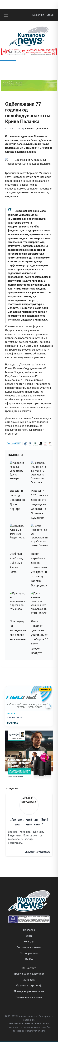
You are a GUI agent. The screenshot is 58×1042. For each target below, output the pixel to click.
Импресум (29, 979)
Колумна (12, 788)
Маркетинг (38, 15)
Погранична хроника (29, 947)
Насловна (29, 929)
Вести (29, 935)
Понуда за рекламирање (29, 991)
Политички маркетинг (29, 997)
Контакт (29, 968)
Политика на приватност (29, 973)
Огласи (50, 15)
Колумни (29, 941)
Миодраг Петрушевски (37, 851)
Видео (29, 959)
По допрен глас (29, 953)
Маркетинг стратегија (29, 985)
